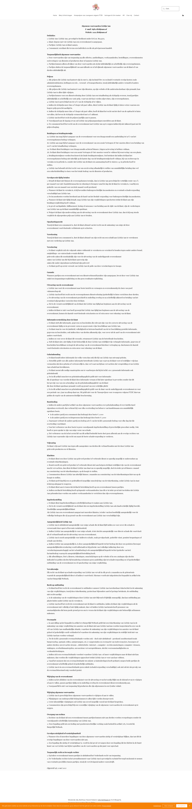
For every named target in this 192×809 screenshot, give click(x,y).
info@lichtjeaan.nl (99, 29)
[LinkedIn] (183, 15)
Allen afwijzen (168, 806)
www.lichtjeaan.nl (100, 32)
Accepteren (182, 806)
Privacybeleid (106, 806)
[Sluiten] (189, 805)
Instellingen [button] (157, 806)
